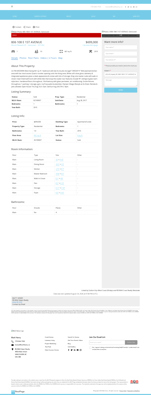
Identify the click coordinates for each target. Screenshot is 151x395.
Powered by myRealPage (133, 391)
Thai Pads (48, 347)
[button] (125, 7)
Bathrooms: (18, 202)
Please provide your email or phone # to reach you (121, 66)
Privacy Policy (123, 391)
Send (121, 90)
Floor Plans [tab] (33, 58)
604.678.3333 (17, 302)
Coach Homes (49, 337)
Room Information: (22, 149)
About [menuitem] (68, 16)
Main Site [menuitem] (136, 16)
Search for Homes (73, 337)
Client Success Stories (52, 350)
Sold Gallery (72, 347)
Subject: (107, 70)
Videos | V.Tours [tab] (48, 58)
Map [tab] (60, 58)
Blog (69, 343)
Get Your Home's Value (75, 340)
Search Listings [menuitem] (40, 16)
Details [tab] (14, 58)
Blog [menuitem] (93, 16)
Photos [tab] (23, 58)
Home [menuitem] (15, 16)
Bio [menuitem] (114, 16)
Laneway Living (50, 340)
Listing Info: (18, 116)
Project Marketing (50, 343)
